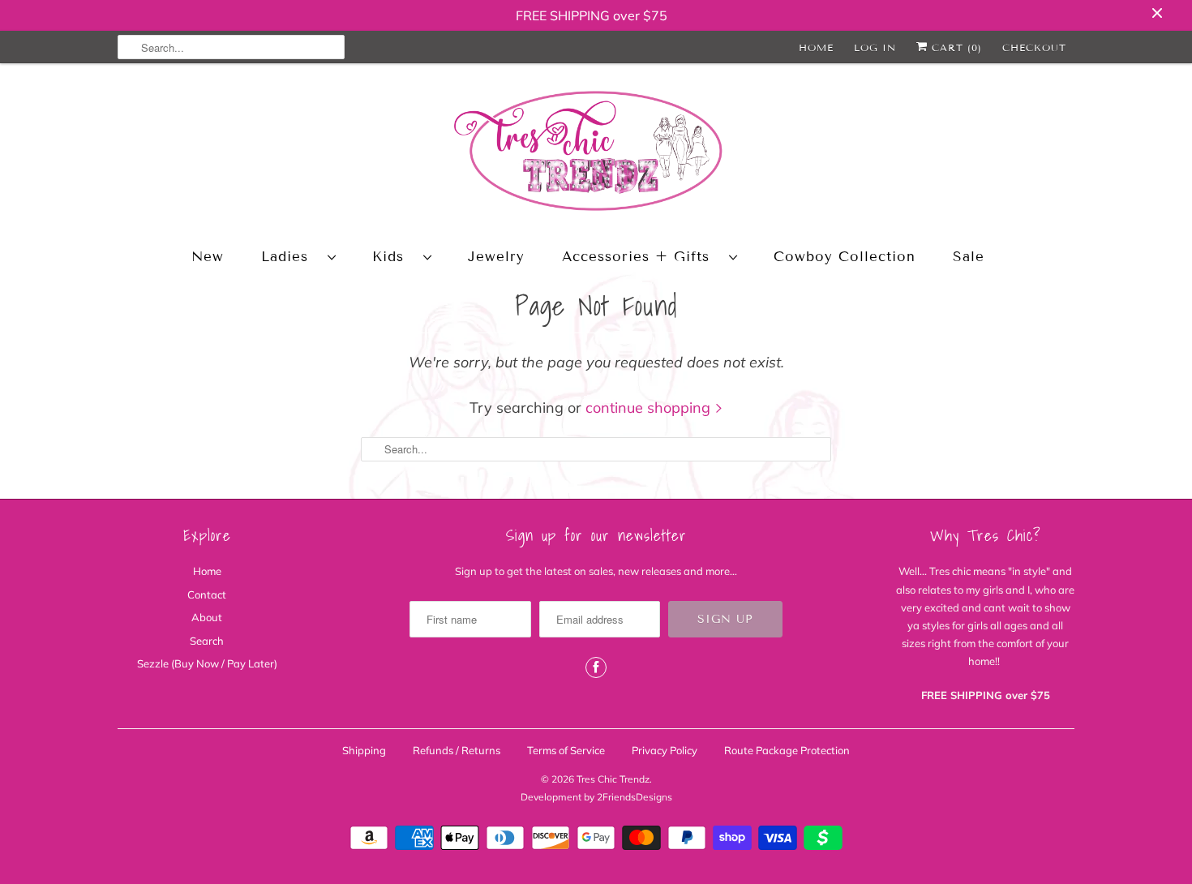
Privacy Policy (664, 750)
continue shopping (649, 407)
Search (207, 640)
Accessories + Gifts (641, 256)
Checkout (1034, 47)
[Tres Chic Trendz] (596, 154)
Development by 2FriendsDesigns (596, 797)
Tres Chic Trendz (613, 779)
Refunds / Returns (456, 750)
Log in (875, 47)
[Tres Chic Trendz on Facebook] (596, 667)
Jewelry (496, 256)
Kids (393, 256)
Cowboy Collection (844, 256)
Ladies (290, 256)
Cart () (955, 47)
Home (816, 47)
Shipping (364, 750)
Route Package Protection (787, 750)
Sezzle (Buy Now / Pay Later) (207, 663)
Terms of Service (566, 750)
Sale (968, 256)
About (206, 617)
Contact (206, 594)
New (207, 256)
